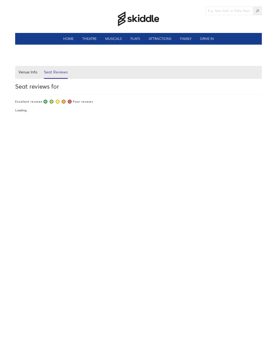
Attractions (160, 39)
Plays (135, 39)
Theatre (89, 39)
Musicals (113, 39)
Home (68, 39)
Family (186, 39)
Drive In (207, 39)
